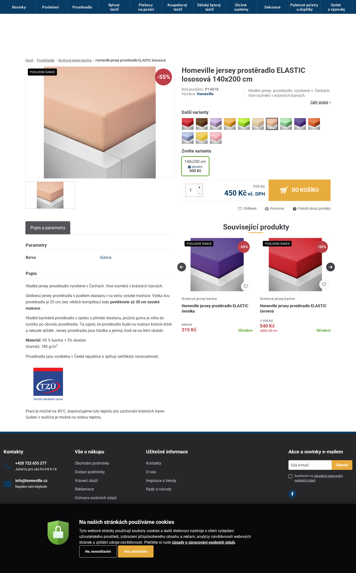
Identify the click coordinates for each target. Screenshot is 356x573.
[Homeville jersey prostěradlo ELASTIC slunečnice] (202, 138)
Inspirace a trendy (161, 480)
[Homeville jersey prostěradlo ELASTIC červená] (188, 124)
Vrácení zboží (86, 480)
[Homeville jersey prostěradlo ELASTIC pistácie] (286, 124)
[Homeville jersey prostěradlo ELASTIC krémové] (258, 124)
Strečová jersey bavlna (75, 60)
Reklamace (84, 489)
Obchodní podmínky (92, 463)
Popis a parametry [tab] (47, 227)
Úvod (29, 60)
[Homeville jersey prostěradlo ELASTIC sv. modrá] (188, 138)
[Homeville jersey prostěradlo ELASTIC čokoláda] (202, 124)
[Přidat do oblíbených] (246, 286)
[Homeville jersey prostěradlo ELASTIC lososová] (272, 124)
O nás (151, 472)
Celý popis (319, 102)
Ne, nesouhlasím (98, 551)
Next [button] (330, 267)
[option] (50, 195)
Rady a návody (158, 489)
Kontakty (153, 463)
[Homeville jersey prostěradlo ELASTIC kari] (230, 124)
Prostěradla (45, 60)
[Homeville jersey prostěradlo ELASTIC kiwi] (244, 124)
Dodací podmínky (90, 472)
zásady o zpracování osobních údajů (203, 542)
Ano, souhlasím (135, 551)
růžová (105, 257)
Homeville (205, 94)
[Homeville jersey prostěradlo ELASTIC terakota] (314, 124)
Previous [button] (181, 267)
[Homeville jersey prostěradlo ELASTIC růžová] (216, 138)
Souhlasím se (318, 478)
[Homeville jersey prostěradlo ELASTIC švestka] (300, 124)
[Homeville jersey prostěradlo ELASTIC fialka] (216, 124)
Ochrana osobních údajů (96, 498)
